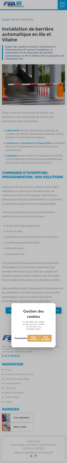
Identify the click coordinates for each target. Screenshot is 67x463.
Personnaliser (21, 338)
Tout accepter (45, 338)
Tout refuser (33, 338)
